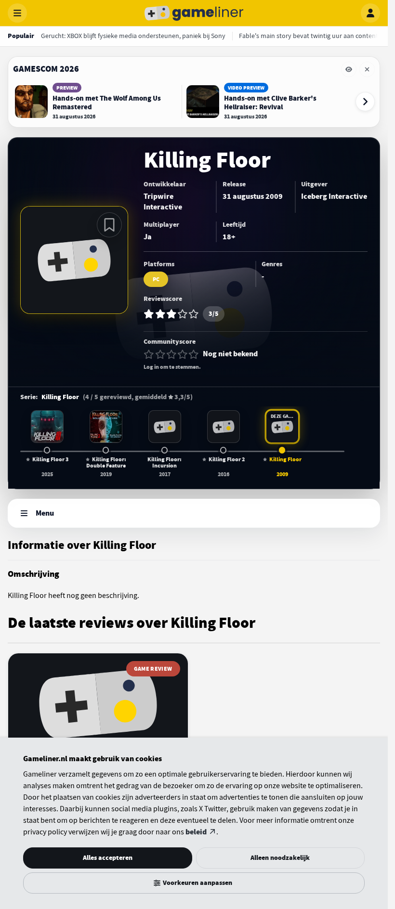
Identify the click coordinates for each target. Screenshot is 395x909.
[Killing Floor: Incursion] (164, 426)
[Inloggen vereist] (109, 224)
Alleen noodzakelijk (280, 857)
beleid (196, 832)
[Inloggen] (370, 13)
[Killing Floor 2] (223, 426)
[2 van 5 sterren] (160, 354)
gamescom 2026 (46, 69)
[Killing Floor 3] (47, 426)
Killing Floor (60, 397)
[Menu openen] (17, 13)
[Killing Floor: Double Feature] (106, 426)
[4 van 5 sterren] (182, 354)
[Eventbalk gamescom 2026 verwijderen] (367, 69)
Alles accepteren (107, 857)
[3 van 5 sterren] (171, 354)
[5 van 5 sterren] (193, 354)
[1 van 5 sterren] (149, 354)
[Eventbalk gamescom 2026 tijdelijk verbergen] (348, 69)
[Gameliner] (194, 13)
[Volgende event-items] (365, 101)
